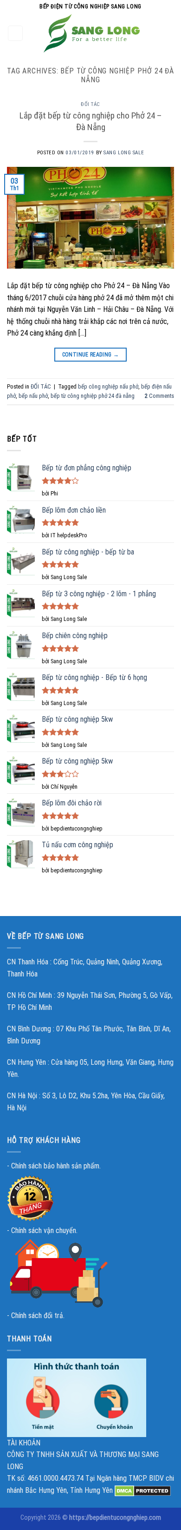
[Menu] (15, 33)
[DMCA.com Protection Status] (143, 1490)
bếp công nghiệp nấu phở (108, 386)
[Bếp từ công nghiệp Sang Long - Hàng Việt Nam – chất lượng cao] (92, 33)
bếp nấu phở (33, 395)
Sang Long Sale (123, 153)
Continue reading (90, 354)
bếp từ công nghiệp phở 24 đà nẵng (93, 395)
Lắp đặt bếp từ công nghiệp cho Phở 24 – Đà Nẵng (90, 121)
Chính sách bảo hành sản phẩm (55, 1165)
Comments (159, 395)
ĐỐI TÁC (90, 104)
